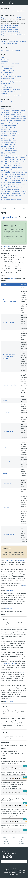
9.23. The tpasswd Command (9, 150)
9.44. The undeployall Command (10, 189)
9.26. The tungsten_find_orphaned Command (14, 156)
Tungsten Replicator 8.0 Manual (9, 27)
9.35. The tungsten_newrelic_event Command (14, 172)
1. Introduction (5, 59)
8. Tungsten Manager (7, 72)
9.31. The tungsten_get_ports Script (11, 165)
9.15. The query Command (8, 135)
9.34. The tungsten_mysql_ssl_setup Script (13, 171)
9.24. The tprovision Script (8, 152)
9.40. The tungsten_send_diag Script (11, 182)
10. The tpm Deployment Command (11, 76)
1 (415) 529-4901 (21, 871)
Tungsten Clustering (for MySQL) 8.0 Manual (13, 11)
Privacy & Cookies (16, 872)
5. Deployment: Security (7, 67)
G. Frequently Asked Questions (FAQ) (11, 95)
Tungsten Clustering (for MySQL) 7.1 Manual (13, 33)
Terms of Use (7, 872)
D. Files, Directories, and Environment (11, 89)
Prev (4, 208)
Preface (3, 57)
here (14, 240)
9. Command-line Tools (10, 43)
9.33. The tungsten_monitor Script (10, 169)
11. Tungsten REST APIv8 (7, 78)
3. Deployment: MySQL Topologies (10, 63)
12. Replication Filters (6, 80)
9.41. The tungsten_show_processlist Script (13, 184)
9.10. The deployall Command (9, 125)
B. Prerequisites (5, 85)
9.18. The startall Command (8, 141)
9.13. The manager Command (9, 131)
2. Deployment (5, 61)
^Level (14, 837)
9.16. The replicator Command (9, 137)
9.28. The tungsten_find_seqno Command (13, 159)
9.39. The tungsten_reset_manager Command (14, 180)
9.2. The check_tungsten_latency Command (13, 110)
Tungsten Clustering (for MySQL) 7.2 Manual (13, 18)
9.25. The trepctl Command (8, 154)
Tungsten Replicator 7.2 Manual (9, 31)
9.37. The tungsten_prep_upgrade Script (12, 176)
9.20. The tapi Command (8, 144)
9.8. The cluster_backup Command (10, 122)
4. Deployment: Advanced (8, 65)
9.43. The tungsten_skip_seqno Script (11, 188)
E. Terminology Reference (8, 91)
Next (23, 208)
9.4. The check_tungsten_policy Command (13, 114)
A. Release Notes (5, 83)
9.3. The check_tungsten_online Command (13, 112)
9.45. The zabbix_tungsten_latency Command (14, 191)
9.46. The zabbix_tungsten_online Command (13, 193)
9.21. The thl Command (7, 146)
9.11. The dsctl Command (8, 127)
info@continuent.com (10, 871)
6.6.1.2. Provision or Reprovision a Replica (12, 50)
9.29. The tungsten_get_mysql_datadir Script (13, 161)
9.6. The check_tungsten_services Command (13, 118)
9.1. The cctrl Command (7, 109)
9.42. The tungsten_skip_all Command (11, 186)
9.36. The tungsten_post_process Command (13, 174)
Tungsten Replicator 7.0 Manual (9, 29)
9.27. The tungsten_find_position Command (13, 157)
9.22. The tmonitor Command (9, 148)
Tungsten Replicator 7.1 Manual (9, 25)
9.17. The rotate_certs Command (10, 139)
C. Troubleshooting (6, 87)
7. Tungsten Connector (7, 70)
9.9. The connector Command (9, 124)
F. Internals (4, 93)
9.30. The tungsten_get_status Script (11, 163)
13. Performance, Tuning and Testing (11, 82)
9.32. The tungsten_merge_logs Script (11, 167)
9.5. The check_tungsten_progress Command (14, 116)
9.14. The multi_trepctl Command (10, 133)
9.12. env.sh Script (5, 129)
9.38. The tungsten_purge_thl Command (12, 178)
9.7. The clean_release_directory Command (13, 120)
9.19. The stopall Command (8, 142)
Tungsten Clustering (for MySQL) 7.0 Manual (13, 35)
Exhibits (16, 874)
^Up (14, 208)
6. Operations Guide (6, 68)
